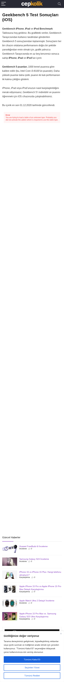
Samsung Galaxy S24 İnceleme (34, 559)
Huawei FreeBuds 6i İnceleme (33, 546)
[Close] (61, 633)
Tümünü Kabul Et (32, 659)
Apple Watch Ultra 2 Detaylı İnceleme (36, 600)
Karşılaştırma (24, 577)
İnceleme (23, 549)
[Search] (59, 4)
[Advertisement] (24, 511)
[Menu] (3, 4)
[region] (32, 656)
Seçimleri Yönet (32, 667)
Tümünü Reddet (32, 675)
